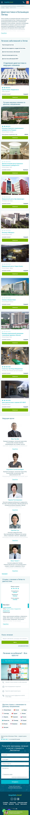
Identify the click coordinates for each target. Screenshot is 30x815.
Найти (15, 642)
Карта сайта (23, 804)
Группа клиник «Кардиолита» (10, 89)
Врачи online (13, 802)
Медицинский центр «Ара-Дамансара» (13, 199)
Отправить (15, 782)
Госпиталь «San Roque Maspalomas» (12, 368)
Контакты (11, 804)
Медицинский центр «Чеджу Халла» (12, 266)
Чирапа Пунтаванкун (15, 500)
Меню (2, 2)
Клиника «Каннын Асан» (9, 300)
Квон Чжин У (15, 561)
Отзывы (5, 804)
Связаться (15, 97)
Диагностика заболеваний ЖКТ (10, 58)
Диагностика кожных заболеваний (11, 51)
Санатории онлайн (22, 802)
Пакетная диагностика (8, 44)
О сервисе (5, 802)
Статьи (17, 804)
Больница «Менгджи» (8, 232)
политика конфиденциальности (20, 777)
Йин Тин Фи (15, 439)
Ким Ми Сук (15, 530)
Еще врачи (4, 573)
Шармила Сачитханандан (15, 469)
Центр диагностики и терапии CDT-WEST (14, 402)
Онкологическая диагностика (9, 55)
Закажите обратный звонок (15, 787)
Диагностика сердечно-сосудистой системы (13, 48)
